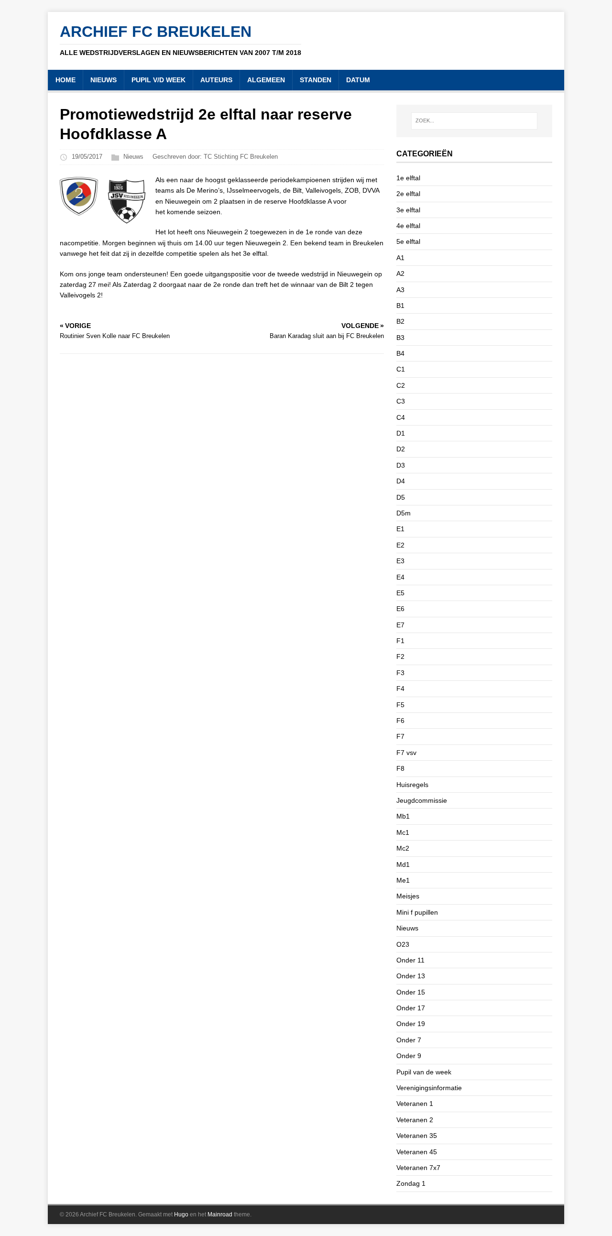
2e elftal (408, 193)
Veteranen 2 (414, 1120)
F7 (400, 736)
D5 (400, 497)
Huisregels (412, 784)
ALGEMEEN (266, 80)
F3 (400, 673)
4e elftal (408, 226)
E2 (400, 545)
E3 (400, 561)
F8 (400, 768)
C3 (400, 401)
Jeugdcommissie (421, 800)
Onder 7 (408, 1040)
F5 (400, 705)
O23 (402, 944)
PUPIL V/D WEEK (158, 80)
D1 (400, 433)
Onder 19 (410, 1024)
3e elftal (408, 210)
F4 (400, 688)
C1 (400, 369)
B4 (400, 353)
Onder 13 (410, 976)
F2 (400, 656)
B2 (400, 321)
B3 (400, 337)
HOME (65, 80)
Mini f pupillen (417, 912)
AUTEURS (216, 80)
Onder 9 (408, 1056)
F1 (400, 641)
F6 (400, 720)
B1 (400, 305)
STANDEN (315, 80)
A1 (400, 258)
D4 (400, 481)
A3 (400, 290)
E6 (400, 609)
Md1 (403, 864)
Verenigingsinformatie (429, 1088)
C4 (400, 417)
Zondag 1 (411, 1183)
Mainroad (220, 1214)
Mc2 (402, 848)
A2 (400, 273)
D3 (400, 465)
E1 (400, 529)
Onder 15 (410, 992)
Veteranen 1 (414, 1103)
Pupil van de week (423, 1072)
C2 (400, 385)
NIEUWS (103, 80)
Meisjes (407, 896)
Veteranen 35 (416, 1135)
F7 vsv (406, 752)
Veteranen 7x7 (418, 1167)
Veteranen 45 (416, 1152)
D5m (403, 513)
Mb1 (403, 816)
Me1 (403, 880)
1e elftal (408, 178)
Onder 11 (410, 960)
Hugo (181, 1214)
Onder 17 (410, 1008)
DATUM (358, 80)
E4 (400, 577)
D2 (400, 449)
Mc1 (402, 832)
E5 (400, 593)
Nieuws (133, 156)
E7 (400, 625)
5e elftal (408, 241)
